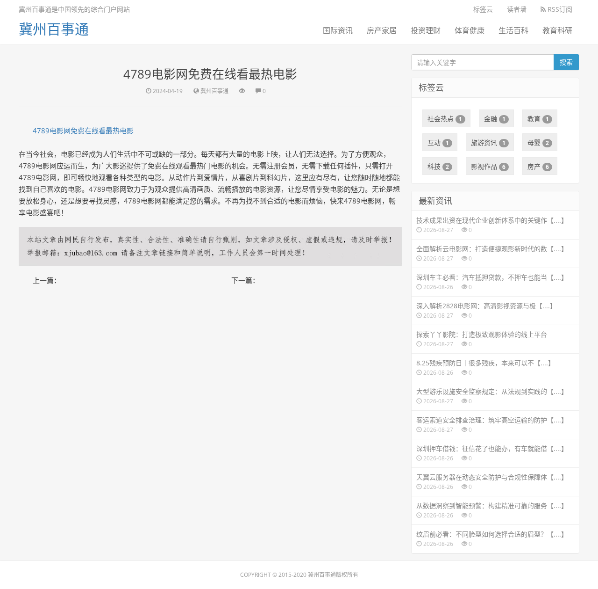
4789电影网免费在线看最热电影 (83, 130)
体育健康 (469, 30)
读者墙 (517, 9)
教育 (538, 118)
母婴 (538, 142)
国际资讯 (338, 30)
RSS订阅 (559, 9)
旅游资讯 (488, 142)
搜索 (566, 62)
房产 (538, 166)
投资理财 (426, 30)
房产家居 (382, 30)
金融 (494, 118)
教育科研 (557, 30)
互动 (438, 142)
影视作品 (488, 166)
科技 (438, 166)
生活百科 (513, 30)
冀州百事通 (54, 28)
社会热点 (444, 118)
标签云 (483, 9)
